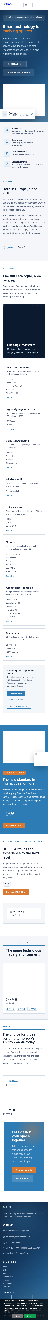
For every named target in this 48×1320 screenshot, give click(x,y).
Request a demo (15, 64)
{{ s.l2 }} (21, 1009)
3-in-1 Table (10, 390)
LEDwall (9, 425)
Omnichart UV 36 (13, 603)
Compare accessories (18, 706)
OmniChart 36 (11, 599)
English (17, 1297)
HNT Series (10, 421)
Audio (5, 1273)
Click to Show (11, 463)
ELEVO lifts (10, 568)
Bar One (9, 453)
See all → (10, 398)
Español (37, 1297)
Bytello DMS (11, 526)
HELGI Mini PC (12, 652)
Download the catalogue (18, 72)
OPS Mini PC (11, 645)
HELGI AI (9, 519)
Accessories (7, 1283)
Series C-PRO (11, 383)
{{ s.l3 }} (32, 1009)
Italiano (7, 1297)
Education (10, 561)
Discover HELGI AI (16, 892)
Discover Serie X (13, 825)
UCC (4, 1270)
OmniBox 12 (11, 606)
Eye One (9, 460)
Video (5, 1267)
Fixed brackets (12, 571)
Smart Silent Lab (12, 491)
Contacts (6, 1287)
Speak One (10, 456)
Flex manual (11, 564)
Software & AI (8, 1277)
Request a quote (24, 1170)
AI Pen (8, 522)
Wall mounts (11, 558)
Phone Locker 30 (13, 613)
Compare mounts (16, 700)
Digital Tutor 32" (12, 393)
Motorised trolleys (13, 554)
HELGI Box (10, 648)
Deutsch (27, 1297)
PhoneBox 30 (11, 610)
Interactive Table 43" (14, 386)
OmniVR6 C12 (12, 617)
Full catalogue (15, 693)
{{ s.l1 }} (10, 1009)
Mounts (6, 1280)
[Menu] (41, 5)
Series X (9, 379)
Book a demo (22, 1178)
